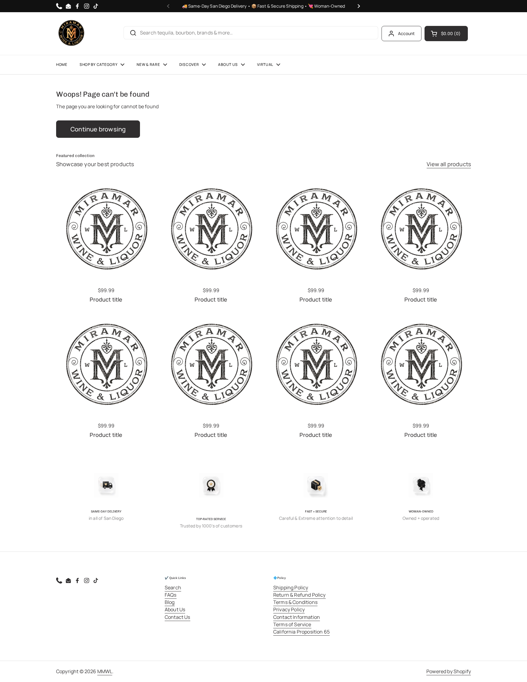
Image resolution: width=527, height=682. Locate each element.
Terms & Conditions (295, 602)
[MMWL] (71, 33)
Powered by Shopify (448, 671)
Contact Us (177, 617)
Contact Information (296, 617)
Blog (170, 602)
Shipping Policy (290, 587)
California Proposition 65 (301, 631)
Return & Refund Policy (299, 594)
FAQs (171, 594)
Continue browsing (98, 129)
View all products (449, 164)
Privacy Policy (289, 609)
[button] (446, 33)
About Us (175, 609)
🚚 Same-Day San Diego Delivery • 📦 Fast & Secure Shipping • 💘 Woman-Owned (263, 6)
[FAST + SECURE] (316, 485)
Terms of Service (292, 624)
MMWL (105, 671)
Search (173, 587)
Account (406, 33)
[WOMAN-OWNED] (420, 485)
